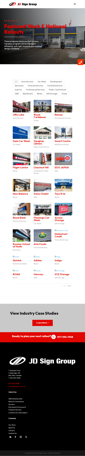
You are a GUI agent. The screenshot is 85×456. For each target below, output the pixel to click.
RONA (16, 274)
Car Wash (42, 81)
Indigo (58, 260)
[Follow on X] (26, 437)
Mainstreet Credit (61, 235)
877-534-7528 (13, 384)
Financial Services (35, 85)
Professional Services (35, 89)
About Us (11, 428)
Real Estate (28, 93)
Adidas (38, 260)
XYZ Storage (62, 274)
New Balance (20, 193)
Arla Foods (40, 244)
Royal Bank (19, 217)
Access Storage (59, 219)
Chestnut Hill (41, 167)
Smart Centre (63, 141)
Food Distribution (55, 85)
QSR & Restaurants (15, 399)
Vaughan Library (39, 142)
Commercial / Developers (17, 413)
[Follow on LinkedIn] (10, 437)
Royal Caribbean (40, 116)
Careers (11, 430)
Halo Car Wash (21, 141)
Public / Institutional (57, 89)
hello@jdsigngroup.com (17, 386)
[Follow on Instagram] (20, 437)
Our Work (12, 425)
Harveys (38, 274)
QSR (17, 93)
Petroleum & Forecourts (17, 407)
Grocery (11, 404)
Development (56, 81)
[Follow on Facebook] (15, 437)
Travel (64, 93)
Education (19, 85)
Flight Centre (20, 167)
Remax (59, 114)
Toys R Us (60, 193)
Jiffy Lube (18, 114)
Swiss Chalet (41, 193)
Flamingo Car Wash (41, 219)
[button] (80, 62)
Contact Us (12, 433)
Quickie (17, 260)
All (16, 81)
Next (69, 286)
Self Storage (51, 93)
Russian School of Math (21, 245)
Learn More (41, 323)
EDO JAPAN (62, 167)
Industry (18, 89)
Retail (39, 93)
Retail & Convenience (16, 401)
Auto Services (27, 81)
